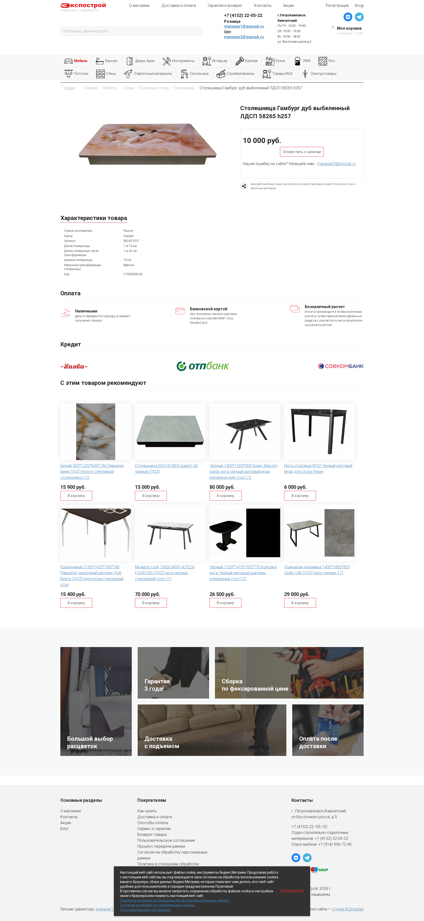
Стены (111, 74)
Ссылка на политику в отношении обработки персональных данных (174, 900)
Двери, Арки (144, 61)
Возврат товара (152, 834)
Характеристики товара (94, 218)
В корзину (76, 495)
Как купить (147, 811)
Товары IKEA (282, 74)
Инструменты (183, 61)
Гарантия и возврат (225, 5)
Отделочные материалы (153, 74)
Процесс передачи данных (161, 846)
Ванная (111, 61)
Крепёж (251, 61)
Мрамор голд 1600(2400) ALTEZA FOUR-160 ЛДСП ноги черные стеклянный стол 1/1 (165, 573)
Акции (288, 5)
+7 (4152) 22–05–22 (309, 826)
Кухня (280, 61)
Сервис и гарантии (154, 828)
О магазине (139, 5)
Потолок (81, 74)
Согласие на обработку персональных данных (157, 905)
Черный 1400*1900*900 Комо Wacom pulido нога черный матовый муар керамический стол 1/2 (244, 471)
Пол (331, 61)
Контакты (262, 5)
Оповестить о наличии (302, 152)
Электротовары (323, 74)
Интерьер (219, 61)
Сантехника (199, 74)
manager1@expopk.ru (244, 26)
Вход (359, 5)
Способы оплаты (152, 822)
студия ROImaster (348, 909)
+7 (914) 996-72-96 (335, 844)
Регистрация (337, 5)
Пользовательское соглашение (166, 840)
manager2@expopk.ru (244, 37)
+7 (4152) (323, 838)
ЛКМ (306, 61)
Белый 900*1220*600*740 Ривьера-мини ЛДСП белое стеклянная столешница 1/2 (92, 471)
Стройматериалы (240, 74)
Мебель (80, 61)
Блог (64, 828)
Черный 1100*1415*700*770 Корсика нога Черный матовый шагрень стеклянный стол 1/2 (243, 573)
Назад (69, 88)
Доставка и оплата (178, 5)
